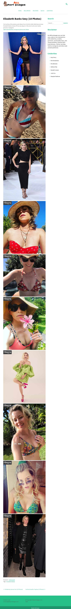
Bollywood (27, 10)
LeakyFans (50, 10)
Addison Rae (54, 67)
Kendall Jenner (55, 70)
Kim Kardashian (55, 60)
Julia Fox (53, 73)
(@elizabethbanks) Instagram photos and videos (16, 29)
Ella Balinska (54, 64)
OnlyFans (35, 10)
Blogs (42, 10)
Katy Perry (53, 57)
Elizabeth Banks (10, 581)
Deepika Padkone (55, 76)
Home (19, 10)
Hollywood (12, 580)
